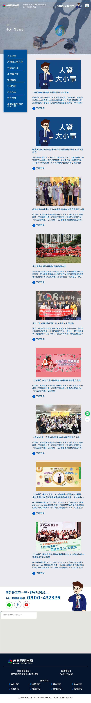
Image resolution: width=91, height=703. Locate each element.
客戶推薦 (11, 97)
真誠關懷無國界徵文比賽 (15, 105)
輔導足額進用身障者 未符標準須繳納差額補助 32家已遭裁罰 (58, 151)
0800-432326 (66, 6)
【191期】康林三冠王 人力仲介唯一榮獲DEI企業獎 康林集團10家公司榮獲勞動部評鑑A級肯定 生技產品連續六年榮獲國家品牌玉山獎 (58, 497)
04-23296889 (66, 674)
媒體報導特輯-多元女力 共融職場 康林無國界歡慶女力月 (58, 209)
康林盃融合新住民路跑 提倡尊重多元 (49, 266)
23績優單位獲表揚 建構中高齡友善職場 (50, 92)
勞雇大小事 (13, 67)
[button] (87, 5)
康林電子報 (13, 73)
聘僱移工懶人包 (15, 61)
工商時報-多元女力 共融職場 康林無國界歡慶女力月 (56, 437)
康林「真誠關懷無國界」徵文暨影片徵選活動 (53, 323)
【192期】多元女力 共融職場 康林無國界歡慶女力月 (56, 380)
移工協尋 (11, 91)
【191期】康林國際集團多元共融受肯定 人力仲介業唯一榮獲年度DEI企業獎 (58, 556)
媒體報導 (11, 79)
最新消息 (11, 55)
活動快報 (11, 85)
